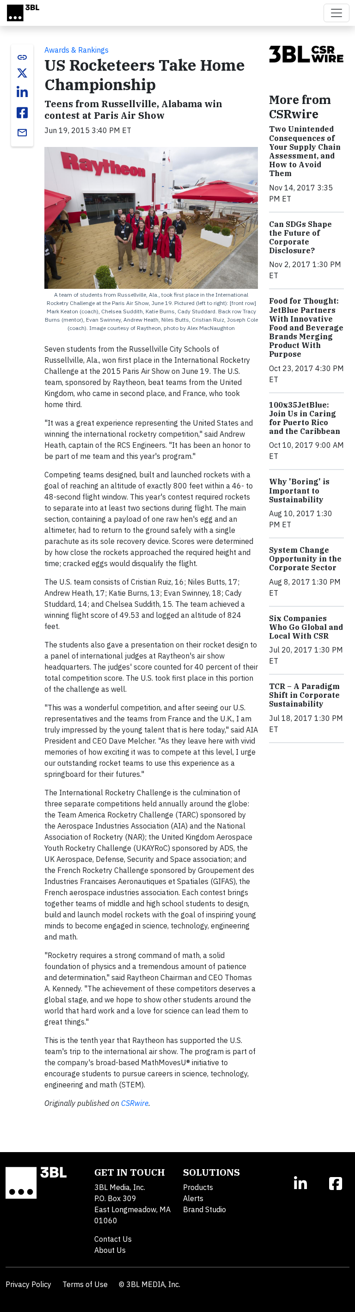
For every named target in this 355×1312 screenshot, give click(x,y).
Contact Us (113, 1239)
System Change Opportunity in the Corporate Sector (305, 558)
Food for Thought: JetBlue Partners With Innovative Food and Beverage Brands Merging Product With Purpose (306, 327)
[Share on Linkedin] (22, 92)
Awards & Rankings (76, 50)
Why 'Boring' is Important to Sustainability (299, 490)
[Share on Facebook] (22, 112)
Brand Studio (204, 1209)
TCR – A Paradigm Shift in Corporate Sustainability (304, 695)
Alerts (193, 1198)
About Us (110, 1250)
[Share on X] (22, 73)
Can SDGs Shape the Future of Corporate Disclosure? (300, 238)
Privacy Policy (28, 1284)
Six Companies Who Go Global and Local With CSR (306, 627)
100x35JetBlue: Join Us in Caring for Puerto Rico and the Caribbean (304, 418)
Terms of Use (85, 1284)
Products (198, 1187)
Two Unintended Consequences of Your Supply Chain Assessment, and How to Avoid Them (305, 151)
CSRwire (134, 1103)
